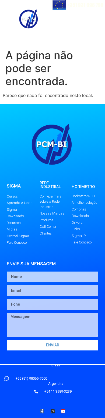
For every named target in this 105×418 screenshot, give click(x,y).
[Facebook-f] (42, 411)
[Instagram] (72, 31)
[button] (42, 42)
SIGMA (14, 186)
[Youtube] (85, 19)
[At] (59, 19)
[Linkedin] (85, 31)
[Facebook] (72, 19)
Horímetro (83, 186)
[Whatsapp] (98, 19)
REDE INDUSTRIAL (50, 185)
